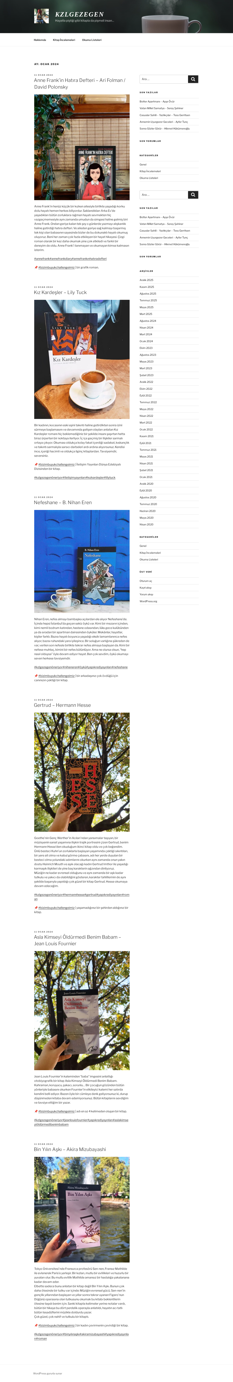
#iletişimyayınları (74, 477)
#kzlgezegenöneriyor (48, 477)
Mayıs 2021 (146, 456)
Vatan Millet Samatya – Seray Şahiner (161, 108)
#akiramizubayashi (92, 1334)
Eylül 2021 (145, 443)
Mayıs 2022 (146, 409)
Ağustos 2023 (148, 354)
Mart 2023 (146, 368)
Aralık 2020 (146, 483)
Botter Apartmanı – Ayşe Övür (157, 101)
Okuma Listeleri (92, 39)
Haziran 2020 (148, 510)
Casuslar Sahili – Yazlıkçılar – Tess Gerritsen (165, 115)
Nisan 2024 (146, 327)
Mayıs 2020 (147, 517)
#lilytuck (109, 477)
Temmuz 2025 (148, 300)
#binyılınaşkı (71, 1334)
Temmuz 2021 (148, 449)
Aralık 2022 (146, 381)
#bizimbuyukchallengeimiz (56, 267)
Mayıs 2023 (146, 361)
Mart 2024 (146, 334)
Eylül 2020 (146, 490)
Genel (143, 164)
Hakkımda (40, 39)
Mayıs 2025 (146, 307)
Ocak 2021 (146, 477)
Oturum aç (146, 580)
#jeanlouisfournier (75, 1120)
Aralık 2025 (146, 279)
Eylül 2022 (146, 395)
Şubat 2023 (146, 375)
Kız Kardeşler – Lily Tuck (60, 292)
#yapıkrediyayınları (99, 667)
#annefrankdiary (61, 258)
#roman (41, 1338)
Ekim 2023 (146, 347)
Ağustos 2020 (148, 497)
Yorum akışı (146, 594)
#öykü (82, 667)
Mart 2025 (146, 313)
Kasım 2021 (147, 436)
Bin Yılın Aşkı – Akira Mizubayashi (70, 1149)
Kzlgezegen (79, 14)
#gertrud (90, 894)
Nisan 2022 (146, 415)
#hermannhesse (73, 894)
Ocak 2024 (146, 341)
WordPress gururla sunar (47, 1373)
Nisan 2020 (146, 524)
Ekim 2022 (146, 388)
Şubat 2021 (146, 470)
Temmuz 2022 (148, 402)
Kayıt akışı (145, 587)
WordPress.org (148, 601)
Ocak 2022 (146, 429)
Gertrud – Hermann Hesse (62, 705)
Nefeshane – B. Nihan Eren (63, 502)
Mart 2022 (146, 422)
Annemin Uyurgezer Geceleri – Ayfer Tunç (164, 121)
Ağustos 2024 (148, 320)
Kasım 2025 (147, 286)
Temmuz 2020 (148, 504)
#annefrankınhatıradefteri (89, 258)
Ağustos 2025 (148, 293)
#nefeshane (120, 667)
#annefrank (42, 258)
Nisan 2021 (146, 463)
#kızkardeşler (95, 477)
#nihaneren (70, 667)
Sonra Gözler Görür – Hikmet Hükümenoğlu (165, 128)
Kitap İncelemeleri (64, 39)
